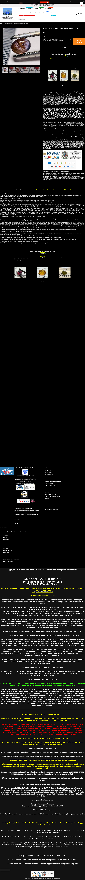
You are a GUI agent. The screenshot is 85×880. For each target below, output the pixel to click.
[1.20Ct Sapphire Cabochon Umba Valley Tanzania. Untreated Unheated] (5, 70)
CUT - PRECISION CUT (38, 8)
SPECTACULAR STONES (61, 16)
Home (1, 23)
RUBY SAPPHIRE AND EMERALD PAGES (52, 496)
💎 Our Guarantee (5, 869)
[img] (64, 55)
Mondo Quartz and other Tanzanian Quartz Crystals (27, 12)
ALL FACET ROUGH (48, 477)
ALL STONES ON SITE (49, 470)
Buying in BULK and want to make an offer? (11, 559)
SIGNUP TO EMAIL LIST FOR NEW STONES (26, 16)
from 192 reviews (63, 56)
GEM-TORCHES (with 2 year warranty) (49, 16)
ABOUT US (37, 16)
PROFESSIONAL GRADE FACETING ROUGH (53, 481)
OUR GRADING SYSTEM (7, 546)
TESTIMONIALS (6, 539)
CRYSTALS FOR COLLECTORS (44, 12)
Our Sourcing (47, 505)
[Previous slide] (1, 46)
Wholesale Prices (6, 535)
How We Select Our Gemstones (51, 507)
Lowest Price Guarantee (66, 189)
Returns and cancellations (8, 561)
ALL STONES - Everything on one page (25, 8)
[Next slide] (41, 46)
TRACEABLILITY (6, 544)
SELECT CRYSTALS (48, 492)
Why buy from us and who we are (23, 189)
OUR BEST (52, 12)
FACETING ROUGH (49, 8)
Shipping (44, 36)
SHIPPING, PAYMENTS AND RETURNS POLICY (11, 557)
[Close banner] (83, 2)
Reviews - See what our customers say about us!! (46, 189)
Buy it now (63, 47)
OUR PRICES (5, 548)
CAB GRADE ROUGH (49, 483)
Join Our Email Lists (44, 2)
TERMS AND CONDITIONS (7, 550)
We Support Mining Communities (51, 509)
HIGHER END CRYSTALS (49, 490)
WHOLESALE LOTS (60, 12)
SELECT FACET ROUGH (49, 479)
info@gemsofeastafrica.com (33, 514)
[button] (63, 85)
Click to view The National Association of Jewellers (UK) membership (42, 878)
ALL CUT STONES (48, 472)
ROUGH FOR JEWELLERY (50, 485)
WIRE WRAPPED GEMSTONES (50, 494)
